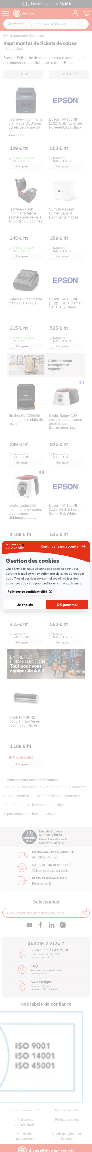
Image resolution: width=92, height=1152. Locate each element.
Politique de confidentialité (27, 592)
